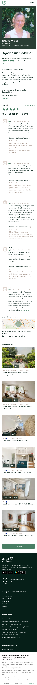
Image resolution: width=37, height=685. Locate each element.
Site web (5, 98)
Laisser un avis (29, 105)
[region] (18, 324)
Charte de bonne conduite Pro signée (17, 58)
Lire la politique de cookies (9, 677)
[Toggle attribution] (32, 327)
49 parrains (6, 64)
